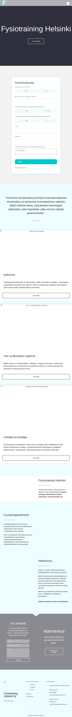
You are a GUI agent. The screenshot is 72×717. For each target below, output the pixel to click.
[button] (68, 3)
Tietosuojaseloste (20, 167)
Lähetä (20, 161)
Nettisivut (30, 715)
